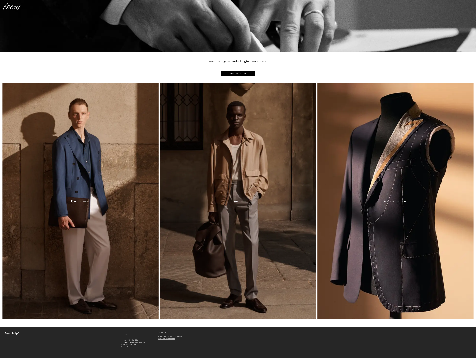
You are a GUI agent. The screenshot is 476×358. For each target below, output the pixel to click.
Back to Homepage (238, 73)
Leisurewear (238, 201)
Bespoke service (395, 201)
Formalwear (80, 201)
